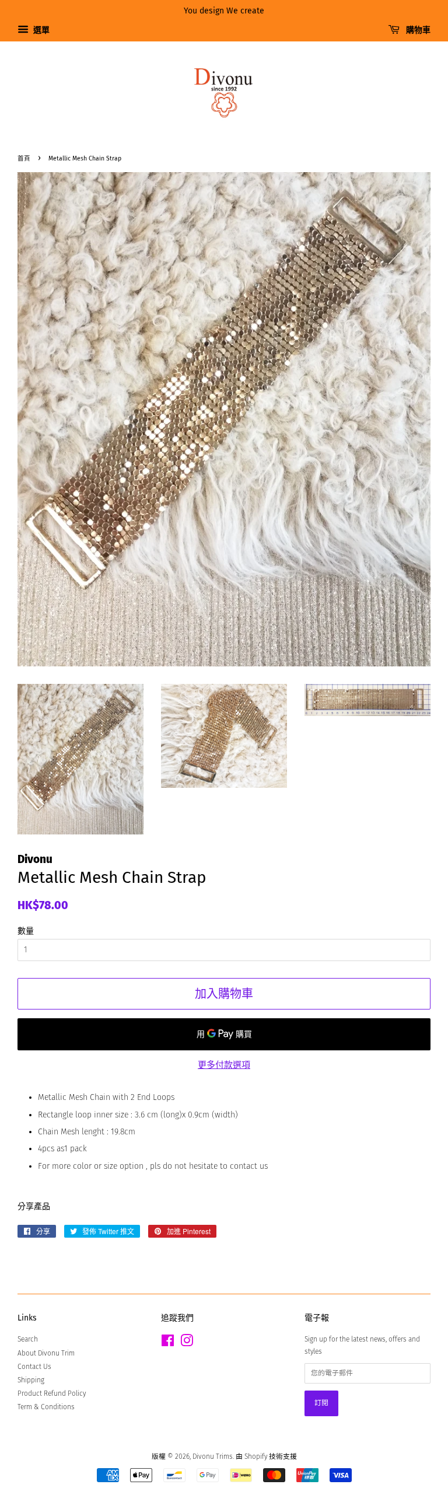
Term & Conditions (46, 1407)
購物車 (417, 30)
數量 (26, 931)
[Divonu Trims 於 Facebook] (167, 1343)
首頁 (24, 158)
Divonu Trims (212, 1456)
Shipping (31, 1380)
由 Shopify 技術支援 (266, 1456)
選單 (41, 30)
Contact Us (34, 1367)
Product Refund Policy (52, 1393)
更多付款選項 (224, 1065)
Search (28, 1339)
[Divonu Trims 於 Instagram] (186, 1343)
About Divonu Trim (46, 1353)
